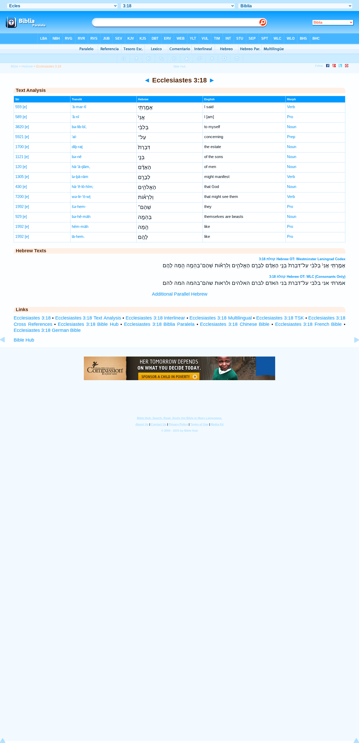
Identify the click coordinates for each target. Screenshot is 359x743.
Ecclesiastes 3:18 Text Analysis (88, 318)
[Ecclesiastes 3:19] (352, 351)
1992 (19, 206)
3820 (19, 126)
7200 (19, 196)
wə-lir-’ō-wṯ (81, 196)
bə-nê (76, 156)
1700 (19, 146)
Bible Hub (24, 340)
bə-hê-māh (81, 216)
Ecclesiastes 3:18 (32, 318)
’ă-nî (75, 116)
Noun (291, 126)
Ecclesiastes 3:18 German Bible (47, 330)
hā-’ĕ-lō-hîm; (82, 186)
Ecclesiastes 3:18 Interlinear (155, 318)
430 (18, 186)
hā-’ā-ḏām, (81, 166)
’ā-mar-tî (79, 106)
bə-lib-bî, (79, 126)
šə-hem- (79, 206)
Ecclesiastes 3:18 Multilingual (220, 318)
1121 (19, 156)
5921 (19, 136)
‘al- (74, 136)
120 (18, 166)
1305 (19, 176)
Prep (291, 136)
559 (18, 106)
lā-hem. (78, 236)
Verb (291, 106)
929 (18, 216)
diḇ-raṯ (77, 146)
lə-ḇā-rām (80, 176)
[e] (25, 106)
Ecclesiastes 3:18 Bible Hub (88, 324)
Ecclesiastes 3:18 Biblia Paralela (159, 324)
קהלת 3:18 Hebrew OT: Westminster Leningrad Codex (302, 259)
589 (18, 116)
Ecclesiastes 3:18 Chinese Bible (234, 324)
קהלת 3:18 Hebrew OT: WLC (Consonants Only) (307, 277)
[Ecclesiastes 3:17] (6, 351)
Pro (290, 116)
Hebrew (27, 66)
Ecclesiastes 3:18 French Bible (308, 324)
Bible (14, 66)
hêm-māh (80, 226)
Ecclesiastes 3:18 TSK (280, 318)
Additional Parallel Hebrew (179, 294)
